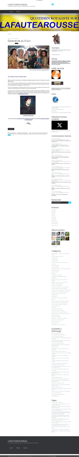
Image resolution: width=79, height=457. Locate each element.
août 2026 (54, 209)
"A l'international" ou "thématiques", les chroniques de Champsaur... (61, 405)
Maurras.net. (54, 111)
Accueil (11, 11)
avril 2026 (53, 215)
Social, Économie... (55, 322)
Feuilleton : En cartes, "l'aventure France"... (60, 282)
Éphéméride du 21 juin (19, 40)
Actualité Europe (55, 257)
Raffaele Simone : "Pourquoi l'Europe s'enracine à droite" (61, 431)
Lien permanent (12, 132)
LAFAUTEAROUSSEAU (17, 4)
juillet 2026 (54, 211)
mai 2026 (53, 214)
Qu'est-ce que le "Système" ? (57, 402)
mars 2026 (54, 217)
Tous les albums (54, 246)
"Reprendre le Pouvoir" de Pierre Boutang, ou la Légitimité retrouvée (61, 407)
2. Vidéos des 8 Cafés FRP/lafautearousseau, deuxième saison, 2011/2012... (60, 420)
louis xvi (41, 134)
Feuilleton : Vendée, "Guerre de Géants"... (60, 288)
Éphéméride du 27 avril (23, 93)
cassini (33, 134)
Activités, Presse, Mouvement (57, 256)
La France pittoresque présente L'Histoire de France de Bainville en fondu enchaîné (61, 425)
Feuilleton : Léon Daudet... (57, 285)
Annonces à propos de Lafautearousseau (60, 262)
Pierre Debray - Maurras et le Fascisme (59, 312)
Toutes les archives (55, 225)
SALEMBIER (54, 144)
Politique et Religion (56, 315)
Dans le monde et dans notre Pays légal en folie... (61, 180)
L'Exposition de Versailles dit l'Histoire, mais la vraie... (61, 427)
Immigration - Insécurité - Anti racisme (59, 297)
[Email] (53, 4)
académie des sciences (27, 134)
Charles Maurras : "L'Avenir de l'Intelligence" (60, 429)
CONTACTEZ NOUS (56, 54)
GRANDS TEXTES (55, 294)
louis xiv (17, 134)
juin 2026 (53, 212)
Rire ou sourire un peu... (56, 321)
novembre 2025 (55, 223)
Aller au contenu (4, 1)
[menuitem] (11, 11)
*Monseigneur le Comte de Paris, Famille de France (60, 254)
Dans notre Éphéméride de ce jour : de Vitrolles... (61, 162)
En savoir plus (53, 456)
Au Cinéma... (54, 264)
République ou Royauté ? (57, 316)
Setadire (53, 180)
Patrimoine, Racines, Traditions (58, 310)
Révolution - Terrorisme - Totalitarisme (59, 318)
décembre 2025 (55, 222)
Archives (18, 447)
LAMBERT (54, 150)
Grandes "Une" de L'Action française (59, 293)
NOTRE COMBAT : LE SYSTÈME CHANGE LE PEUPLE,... (61, 150)
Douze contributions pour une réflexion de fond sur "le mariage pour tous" (61, 410)
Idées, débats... (54, 296)
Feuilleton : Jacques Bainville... (57, 283)
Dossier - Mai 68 (55, 271)
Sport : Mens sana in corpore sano (58, 324)
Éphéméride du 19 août (64, 139)
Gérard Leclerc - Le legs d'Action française (60, 291)
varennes (37, 134)
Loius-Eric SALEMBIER (56, 167)
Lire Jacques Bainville (56, 305)
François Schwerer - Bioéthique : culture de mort (61, 290)
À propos (18, 11)
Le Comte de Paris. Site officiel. (58, 109)
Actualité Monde (55, 260)
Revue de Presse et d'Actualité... (58, 319)
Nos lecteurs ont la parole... (57, 308)
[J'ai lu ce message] (77, 456)
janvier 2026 (54, 220)
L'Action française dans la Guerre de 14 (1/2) (60, 301)
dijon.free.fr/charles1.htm (28, 115)
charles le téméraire (42, 132)
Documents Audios (55, 267)
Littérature (54, 307)
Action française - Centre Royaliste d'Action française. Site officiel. (61, 107)
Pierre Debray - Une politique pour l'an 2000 (60, 313)
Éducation (54, 273)
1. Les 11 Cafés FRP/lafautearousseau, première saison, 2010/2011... (61, 422)
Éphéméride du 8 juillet (63, 156)
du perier (45, 134)
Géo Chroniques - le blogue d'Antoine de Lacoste (61, 112)
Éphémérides (25, 132)
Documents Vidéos (55, 270)
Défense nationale (55, 265)
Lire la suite (11, 129)
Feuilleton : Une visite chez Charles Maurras (60, 287)
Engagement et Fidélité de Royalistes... (59, 276)
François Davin (54, 139)
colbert (20, 134)
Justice (53, 299)
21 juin (33, 132)
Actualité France (55, 259)
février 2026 (54, 219)
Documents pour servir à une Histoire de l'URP (61, 268)
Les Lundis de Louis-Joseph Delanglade (59, 304)
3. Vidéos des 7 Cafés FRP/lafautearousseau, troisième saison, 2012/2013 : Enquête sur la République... (60, 416)
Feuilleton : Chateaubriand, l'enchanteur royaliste (60, 280)
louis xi (36, 132)
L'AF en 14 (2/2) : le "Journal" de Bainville (60, 302)
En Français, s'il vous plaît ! (57, 275)
